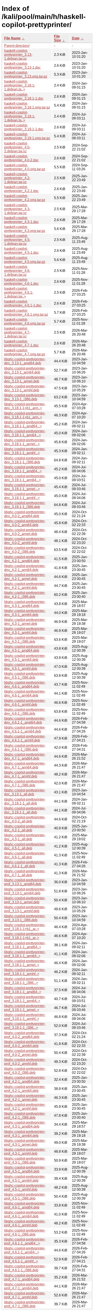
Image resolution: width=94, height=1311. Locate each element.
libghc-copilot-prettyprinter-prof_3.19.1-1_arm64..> (24, 999)
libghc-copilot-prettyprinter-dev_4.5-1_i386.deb (24, 675)
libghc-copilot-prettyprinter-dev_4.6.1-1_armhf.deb (24, 738)
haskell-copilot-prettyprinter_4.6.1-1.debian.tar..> (18, 292)
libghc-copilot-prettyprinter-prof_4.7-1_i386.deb (24, 1304)
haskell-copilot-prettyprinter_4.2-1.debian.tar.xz (17, 178)
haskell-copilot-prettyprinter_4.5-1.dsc (21, 250)
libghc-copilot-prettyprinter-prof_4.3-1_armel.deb (24, 1142)
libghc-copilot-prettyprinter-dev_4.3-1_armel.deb (24, 622)
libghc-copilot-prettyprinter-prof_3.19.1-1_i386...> (24, 1026)
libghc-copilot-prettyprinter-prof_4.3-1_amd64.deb (24, 1124)
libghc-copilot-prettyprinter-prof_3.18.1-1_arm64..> (24, 954)
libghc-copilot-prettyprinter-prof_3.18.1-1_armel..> (24, 963)
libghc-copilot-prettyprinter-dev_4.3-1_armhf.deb (24, 630)
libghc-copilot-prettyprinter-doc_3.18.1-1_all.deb (24, 801)
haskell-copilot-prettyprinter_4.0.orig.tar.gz (24, 167)
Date (76, 38)
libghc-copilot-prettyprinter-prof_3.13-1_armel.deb (24, 900)
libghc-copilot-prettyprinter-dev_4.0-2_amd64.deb (24, 514)
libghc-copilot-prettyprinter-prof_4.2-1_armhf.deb (24, 1106)
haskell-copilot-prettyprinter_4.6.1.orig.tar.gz (26, 312)
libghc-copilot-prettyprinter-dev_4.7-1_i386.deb (24, 783)
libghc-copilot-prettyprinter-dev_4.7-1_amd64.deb (24, 756)
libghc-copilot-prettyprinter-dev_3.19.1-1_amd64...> (24, 469)
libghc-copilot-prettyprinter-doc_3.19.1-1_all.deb (24, 810)
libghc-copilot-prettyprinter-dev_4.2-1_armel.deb (24, 577)
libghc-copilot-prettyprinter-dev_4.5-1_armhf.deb (24, 666)
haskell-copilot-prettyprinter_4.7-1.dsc (21, 343)
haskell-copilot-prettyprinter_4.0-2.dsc (21, 158)
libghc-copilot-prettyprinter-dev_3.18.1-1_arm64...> (24, 433)
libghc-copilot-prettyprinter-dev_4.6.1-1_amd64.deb (24, 720)
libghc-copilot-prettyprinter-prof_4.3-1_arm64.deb (24, 1133)
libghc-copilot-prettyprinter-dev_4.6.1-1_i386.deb (24, 747)
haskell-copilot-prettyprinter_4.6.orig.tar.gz (24, 321)
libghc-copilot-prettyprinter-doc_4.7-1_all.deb (24, 873)
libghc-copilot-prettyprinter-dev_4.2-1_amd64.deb (24, 559)
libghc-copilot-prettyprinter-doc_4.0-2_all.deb (24, 819)
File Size (57, 38)
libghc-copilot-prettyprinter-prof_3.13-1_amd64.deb (24, 882)
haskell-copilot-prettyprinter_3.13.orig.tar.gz (25, 74)
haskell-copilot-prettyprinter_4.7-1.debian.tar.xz (17, 332)
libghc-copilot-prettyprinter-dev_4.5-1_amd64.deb (24, 648)
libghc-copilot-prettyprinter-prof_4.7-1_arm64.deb (24, 1286)
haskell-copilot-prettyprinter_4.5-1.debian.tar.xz (17, 239)
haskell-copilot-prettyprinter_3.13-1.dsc (22, 65)
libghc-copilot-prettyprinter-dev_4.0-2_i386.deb (24, 550)
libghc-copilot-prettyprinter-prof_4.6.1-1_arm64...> (24, 1250)
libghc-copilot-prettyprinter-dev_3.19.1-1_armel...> (24, 487)
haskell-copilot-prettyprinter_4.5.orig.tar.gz (24, 260)
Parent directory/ (17, 46)
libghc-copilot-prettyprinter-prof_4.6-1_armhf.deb (24, 1223)
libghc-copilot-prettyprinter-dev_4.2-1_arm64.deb (24, 568)
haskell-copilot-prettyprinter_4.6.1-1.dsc (23, 303)
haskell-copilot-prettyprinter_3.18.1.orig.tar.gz (27, 105)
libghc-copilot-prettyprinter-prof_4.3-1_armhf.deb (24, 1151)
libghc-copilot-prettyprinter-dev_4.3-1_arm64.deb (24, 613)
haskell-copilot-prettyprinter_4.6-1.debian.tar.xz (17, 270)
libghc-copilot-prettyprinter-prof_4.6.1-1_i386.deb (24, 1268)
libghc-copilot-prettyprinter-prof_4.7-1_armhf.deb (24, 1295)
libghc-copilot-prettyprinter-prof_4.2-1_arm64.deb (24, 1089)
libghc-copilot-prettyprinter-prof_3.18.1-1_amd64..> (24, 945)
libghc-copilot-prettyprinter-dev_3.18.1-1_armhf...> (24, 451)
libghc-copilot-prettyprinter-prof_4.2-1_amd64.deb (24, 1079)
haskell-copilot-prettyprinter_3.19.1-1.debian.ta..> (19, 116)
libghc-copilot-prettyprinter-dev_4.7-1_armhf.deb (24, 774)
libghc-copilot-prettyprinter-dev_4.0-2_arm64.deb (24, 523)
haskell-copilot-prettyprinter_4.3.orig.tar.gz (24, 229)
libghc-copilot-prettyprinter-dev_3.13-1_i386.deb (24, 397)
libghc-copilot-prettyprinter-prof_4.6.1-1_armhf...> (24, 1259)
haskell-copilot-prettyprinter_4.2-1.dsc (21, 189)
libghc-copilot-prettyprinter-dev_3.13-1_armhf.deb (24, 388)
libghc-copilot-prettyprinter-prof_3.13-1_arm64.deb (24, 891)
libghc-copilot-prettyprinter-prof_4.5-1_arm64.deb (24, 1178)
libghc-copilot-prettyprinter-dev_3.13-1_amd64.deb (24, 361)
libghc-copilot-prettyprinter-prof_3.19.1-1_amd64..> (24, 990)
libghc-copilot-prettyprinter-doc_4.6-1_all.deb (24, 855)
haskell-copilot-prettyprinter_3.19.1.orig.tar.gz (27, 136)
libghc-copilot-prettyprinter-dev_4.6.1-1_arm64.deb (24, 729)
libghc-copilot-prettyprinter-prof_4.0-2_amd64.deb (24, 1035)
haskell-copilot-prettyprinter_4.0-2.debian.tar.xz (17, 147)
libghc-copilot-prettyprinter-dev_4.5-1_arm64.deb (24, 657)
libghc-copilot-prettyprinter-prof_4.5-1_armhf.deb (24, 1187)
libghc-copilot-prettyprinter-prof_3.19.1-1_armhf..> (24, 1017)
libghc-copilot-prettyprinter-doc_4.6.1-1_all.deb (24, 864)
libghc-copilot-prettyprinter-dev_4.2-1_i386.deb (24, 594)
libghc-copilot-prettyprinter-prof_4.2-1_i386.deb (24, 1115)
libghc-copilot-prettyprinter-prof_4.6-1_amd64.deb (24, 1205)
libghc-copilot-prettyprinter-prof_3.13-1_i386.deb (24, 918)
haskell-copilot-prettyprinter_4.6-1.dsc (21, 281)
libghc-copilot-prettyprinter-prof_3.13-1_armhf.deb (24, 909)
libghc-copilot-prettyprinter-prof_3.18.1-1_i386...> (24, 981)
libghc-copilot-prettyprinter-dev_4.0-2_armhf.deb (24, 541)
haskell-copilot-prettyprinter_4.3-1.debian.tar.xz (17, 209)
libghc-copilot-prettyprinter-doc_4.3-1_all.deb (24, 837)
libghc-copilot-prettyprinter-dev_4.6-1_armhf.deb (24, 702)
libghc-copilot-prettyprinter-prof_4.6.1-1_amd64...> (24, 1241)
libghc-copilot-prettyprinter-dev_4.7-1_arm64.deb (24, 765)
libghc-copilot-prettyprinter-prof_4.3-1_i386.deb (24, 1160)
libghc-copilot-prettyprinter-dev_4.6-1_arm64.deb (24, 693)
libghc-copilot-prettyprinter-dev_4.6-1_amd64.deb (24, 684)
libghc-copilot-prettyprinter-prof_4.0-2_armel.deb (24, 1053)
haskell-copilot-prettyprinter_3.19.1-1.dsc (24, 127)
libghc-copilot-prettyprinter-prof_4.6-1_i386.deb (24, 1232)
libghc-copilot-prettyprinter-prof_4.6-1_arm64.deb (24, 1214)
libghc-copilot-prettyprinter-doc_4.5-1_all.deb (24, 846)
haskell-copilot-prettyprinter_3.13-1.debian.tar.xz (18, 54)
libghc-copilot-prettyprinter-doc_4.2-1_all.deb (24, 828)
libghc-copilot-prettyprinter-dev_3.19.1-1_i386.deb (24, 505)
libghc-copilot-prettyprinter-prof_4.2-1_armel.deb (24, 1097)
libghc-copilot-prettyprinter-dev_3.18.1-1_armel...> (24, 442)
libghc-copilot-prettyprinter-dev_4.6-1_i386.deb (24, 711)
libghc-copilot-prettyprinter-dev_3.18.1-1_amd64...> (24, 424)
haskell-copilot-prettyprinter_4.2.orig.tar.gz (24, 198)
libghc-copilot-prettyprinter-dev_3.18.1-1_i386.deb (24, 460)
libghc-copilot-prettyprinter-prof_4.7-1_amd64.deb (24, 1277)
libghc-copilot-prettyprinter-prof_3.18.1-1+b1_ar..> (24, 927)
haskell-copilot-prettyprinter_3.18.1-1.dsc (24, 96)
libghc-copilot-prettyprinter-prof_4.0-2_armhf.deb (24, 1062)
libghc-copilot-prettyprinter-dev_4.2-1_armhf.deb (24, 586)
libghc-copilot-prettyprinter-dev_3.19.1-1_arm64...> (24, 478)
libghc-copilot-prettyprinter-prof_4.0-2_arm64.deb (24, 1044)
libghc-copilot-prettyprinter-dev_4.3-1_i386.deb (24, 639)
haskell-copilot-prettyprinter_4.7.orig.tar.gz (24, 352)
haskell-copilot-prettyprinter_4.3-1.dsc (21, 220)
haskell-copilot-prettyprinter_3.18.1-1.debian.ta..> (19, 85)
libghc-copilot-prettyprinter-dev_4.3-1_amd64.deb (24, 604)
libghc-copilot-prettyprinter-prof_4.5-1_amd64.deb (24, 1169)
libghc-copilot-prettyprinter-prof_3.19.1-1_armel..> (24, 1008)
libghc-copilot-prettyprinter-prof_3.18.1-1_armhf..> (24, 972)
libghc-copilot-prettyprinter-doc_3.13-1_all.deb (24, 792)
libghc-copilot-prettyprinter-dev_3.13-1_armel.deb (24, 379)
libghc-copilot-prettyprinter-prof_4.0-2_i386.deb (24, 1070)
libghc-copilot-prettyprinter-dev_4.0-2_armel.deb (24, 532)
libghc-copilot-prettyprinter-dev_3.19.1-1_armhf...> (24, 496)
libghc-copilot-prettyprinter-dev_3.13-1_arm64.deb (24, 370)
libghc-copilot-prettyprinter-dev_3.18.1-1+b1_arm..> (24, 406)
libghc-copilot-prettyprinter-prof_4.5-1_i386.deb (24, 1196)
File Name (12, 38)
